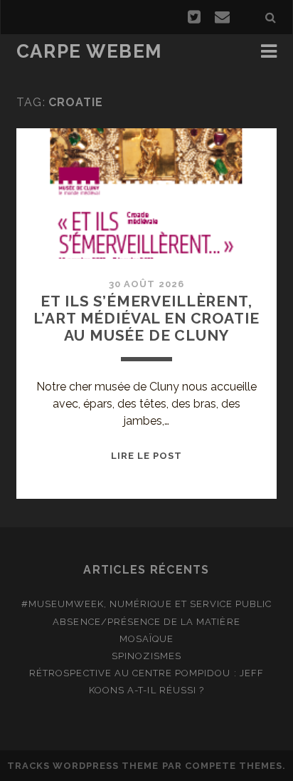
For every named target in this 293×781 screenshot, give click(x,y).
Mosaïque (146, 638)
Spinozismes (146, 656)
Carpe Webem (89, 51)
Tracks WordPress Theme (83, 765)
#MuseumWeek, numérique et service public (146, 604)
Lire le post (147, 455)
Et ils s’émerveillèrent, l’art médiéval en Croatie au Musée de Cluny (146, 318)
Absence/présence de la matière (146, 621)
